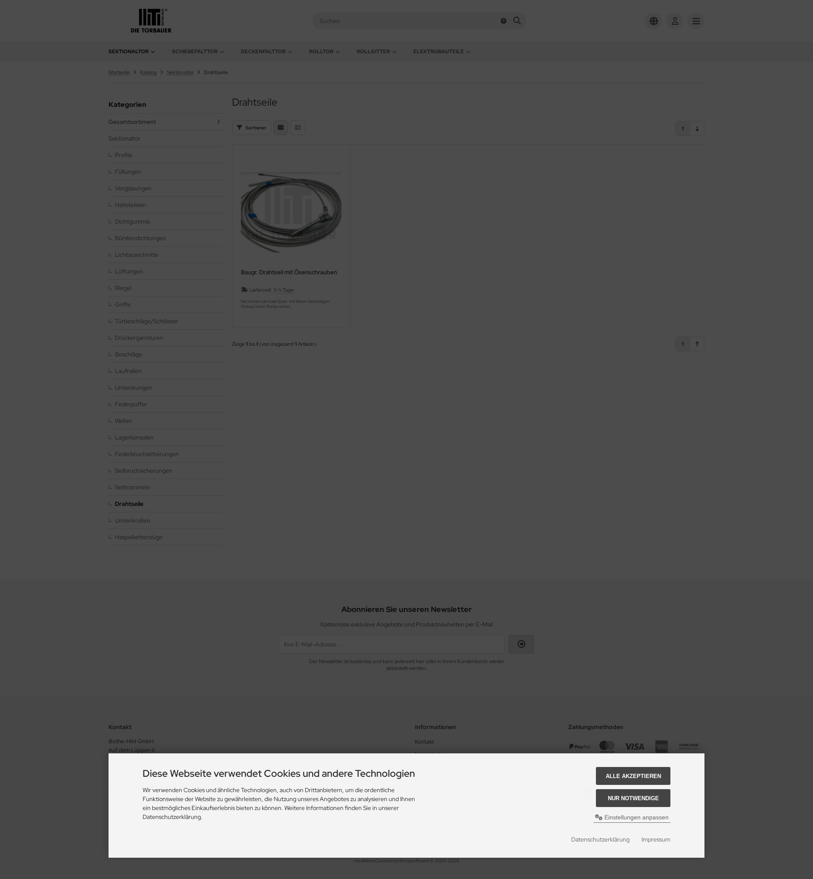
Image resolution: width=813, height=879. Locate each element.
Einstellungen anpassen (636, 817)
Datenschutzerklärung (600, 839)
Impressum (655, 839)
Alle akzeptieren (633, 776)
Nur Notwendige (633, 798)
